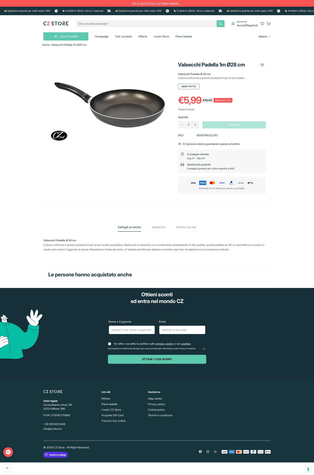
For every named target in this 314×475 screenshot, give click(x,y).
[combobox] (150, 23)
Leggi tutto (188, 86)
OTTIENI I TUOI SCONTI (157, 359)
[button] (269, 24)
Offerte (105, 398)
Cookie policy (156, 409)
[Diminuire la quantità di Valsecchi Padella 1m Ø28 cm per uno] (181, 124)
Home (45, 44)
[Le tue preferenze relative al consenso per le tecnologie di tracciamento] (308, 469)
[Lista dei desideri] (262, 24)
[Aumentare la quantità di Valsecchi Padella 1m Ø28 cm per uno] (195, 124)
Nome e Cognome (120, 321)
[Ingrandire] (166, 66)
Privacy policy (156, 404)
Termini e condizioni (160, 415)
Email (162, 321)
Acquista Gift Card (112, 415)
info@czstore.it (52, 428)
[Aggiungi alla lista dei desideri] (262, 65)
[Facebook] (200, 451)
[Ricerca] (221, 23)
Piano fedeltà (109, 404)
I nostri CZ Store (111, 409)
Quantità (183, 117)
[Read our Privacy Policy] (204, 349)
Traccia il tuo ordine (113, 420)
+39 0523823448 (54, 424)
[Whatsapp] (215, 451)
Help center (155, 398)
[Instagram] (208, 451)
